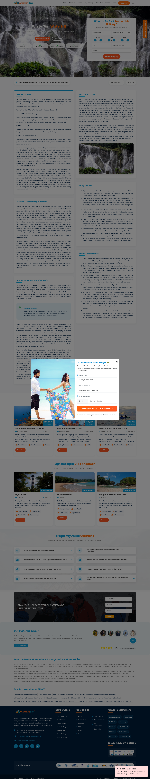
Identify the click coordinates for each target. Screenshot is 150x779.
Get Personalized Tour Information (97, 409)
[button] (117, 362)
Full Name (83, 375)
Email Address (84, 386)
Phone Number (84, 396)
